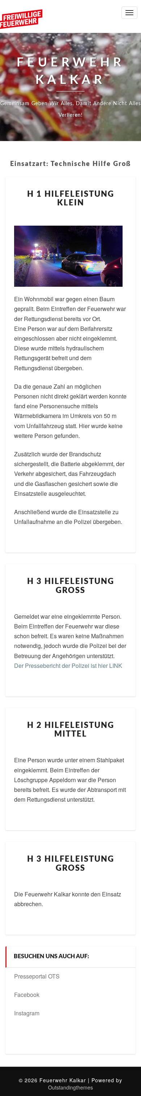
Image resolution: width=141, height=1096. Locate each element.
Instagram (26, 1013)
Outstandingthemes (70, 1087)
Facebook (26, 994)
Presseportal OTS (37, 976)
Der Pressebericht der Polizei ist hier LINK (69, 665)
